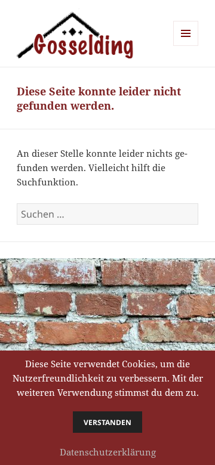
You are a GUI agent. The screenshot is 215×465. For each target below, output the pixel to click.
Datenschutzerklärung (108, 452)
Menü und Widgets (186, 45)
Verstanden (107, 422)
